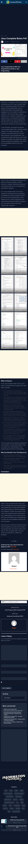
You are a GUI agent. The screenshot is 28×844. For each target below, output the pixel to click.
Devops (15, 799)
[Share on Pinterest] (17, 61)
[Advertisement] (14, 20)
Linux (10, 805)
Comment (4, 643)
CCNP (16, 790)
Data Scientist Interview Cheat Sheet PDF (13, 710)
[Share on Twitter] (11, 61)
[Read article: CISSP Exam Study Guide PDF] (4, 821)
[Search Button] (26, 2)
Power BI (5, 808)
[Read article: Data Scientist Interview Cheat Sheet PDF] (4, 827)
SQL (9, 811)
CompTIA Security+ (19, 793)
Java (6, 601)
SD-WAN (18, 808)
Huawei (21, 799)
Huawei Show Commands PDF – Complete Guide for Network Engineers (14, 720)
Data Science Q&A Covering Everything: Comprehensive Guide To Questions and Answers (12, 713)
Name (3, 663)
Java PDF (16, 601)
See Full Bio (13, 568)
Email (3, 669)
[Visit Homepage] (13, 2)
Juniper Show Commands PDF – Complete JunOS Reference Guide (13, 717)
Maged (6, 41)
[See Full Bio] (17, 569)
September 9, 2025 (15, 41)
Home (2, 35)
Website (3, 675)
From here (16, 549)
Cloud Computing (8, 793)
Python (11, 808)
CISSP (21, 790)
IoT (17, 802)
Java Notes (10, 601)
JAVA (6, 35)
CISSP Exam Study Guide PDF (10, 709)
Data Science (8, 799)
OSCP (23, 805)
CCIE (6, 790)
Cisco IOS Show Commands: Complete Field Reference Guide (13, 722)
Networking (17, 805)
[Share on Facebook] (4, 61)
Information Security (9, 802)
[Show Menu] (1, 2)
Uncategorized (16, 811)
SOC (23, 808)
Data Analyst (19, 796)
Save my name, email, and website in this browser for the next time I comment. (13, 683)
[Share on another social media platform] (24, 61)
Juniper (4, 805)
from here (13, 547)
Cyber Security (9, 796)
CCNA (11, 790)
